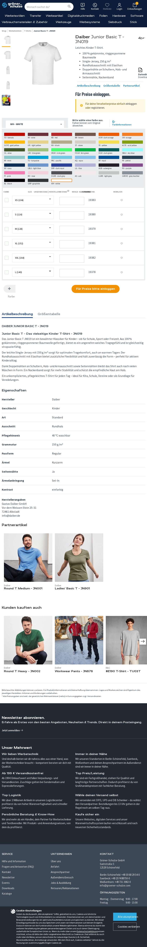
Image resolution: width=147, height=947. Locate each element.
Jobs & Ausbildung (61, 882)
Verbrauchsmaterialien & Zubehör (25, 22)
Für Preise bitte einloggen (95, 288)
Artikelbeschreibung (88, 85)
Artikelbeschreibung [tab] (17, 314)
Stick (133, 22)
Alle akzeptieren (127, 916)
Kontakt (6, 872)
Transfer (35, 15)
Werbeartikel (54, 15)
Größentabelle (111, 85)
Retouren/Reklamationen (65, 888)
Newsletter (8, 877)
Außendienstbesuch (62, 877)
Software (137, 15)
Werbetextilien (15, 15)
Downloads (8, 888)
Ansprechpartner (60, 872)
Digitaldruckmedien (81, 15)
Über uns (56, 861)
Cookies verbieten (127, 926)
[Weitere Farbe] (9, 289)
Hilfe (83, 8)
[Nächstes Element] (142, 642)
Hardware (119, 15)
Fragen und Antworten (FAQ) (18, 866)
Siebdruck (115, 22)
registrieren (97, 107)
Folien (103, 15)
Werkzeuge (63, 22)
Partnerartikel (131, 85)
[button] (35, 124)
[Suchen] (69, 6)
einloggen (131, 103)
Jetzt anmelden (11, 730)
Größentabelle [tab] (49, 314)
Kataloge (7, 893)
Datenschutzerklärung (87, 931)
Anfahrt (55, 866)
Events (6, 882)
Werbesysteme (89, 22)
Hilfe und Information (14, 861)
